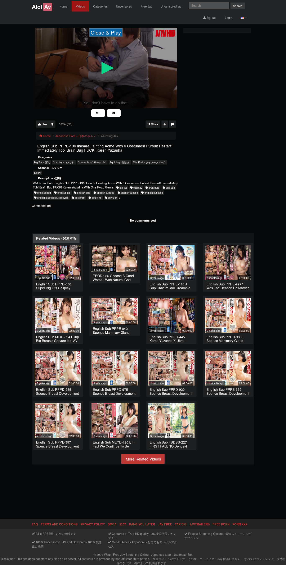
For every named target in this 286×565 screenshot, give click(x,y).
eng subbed (44, 192)
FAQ (35, 524)
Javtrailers (199, 524)
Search (237, 6)
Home (63, 6)
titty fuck (112, 197)
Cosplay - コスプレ (64, 162)
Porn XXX (239, 524)
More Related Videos (143, 459)
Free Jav (146, 6)
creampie (153, 187)
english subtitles (153, 192)
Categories (100, 6)
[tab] (56, 238)
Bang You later (142, 524)
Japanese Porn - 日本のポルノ (75, 136)
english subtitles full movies (52, 197)
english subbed (105, 192)
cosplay (137, 187)
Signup (211, 17)
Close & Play (106, 32)
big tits (123, 187)
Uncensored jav (171, 6)
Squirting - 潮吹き (120, 162)
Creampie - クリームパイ (92, 162)
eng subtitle (64, 192)
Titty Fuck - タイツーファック (149, 162)
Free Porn (221, 524)
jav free (165, 524)
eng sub (170, 187)
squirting (96, 197)
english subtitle (129, 192)
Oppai (37, 172)
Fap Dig (181, 524)
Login (228, 17)
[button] (243, 17)
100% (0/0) (65, 124)
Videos (80, 6)
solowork (79, 197)
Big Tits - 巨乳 (42, 162)
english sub (83, 192)
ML (98, 113)
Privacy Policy (92, 524)
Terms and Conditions (59, 524)
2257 (122, 524)
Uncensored (124, 6)
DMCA (112, 524)
